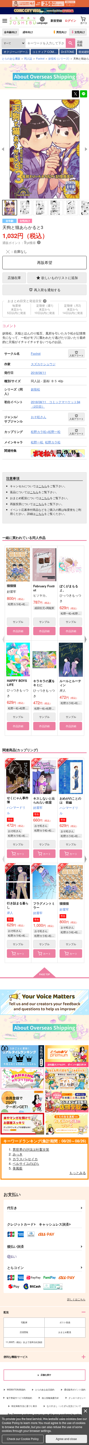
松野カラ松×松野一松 (18, 604)
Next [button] (86, 149)
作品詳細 (18, 631)
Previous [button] (3, 149)
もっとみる (77, 1172)
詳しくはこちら (76, 1299)
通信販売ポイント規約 (74, 1389)
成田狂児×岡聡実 (44, 608)
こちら (42, 486)
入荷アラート (76, 355)
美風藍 (18, 1168)
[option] (44, 149)
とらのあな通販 (11, 58)
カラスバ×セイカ (25, 1158)
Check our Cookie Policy (23, 1439)
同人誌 (28, 58)
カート (20, 854)
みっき (18, 1154)
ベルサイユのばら (26, 1163)
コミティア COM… (44, 52)
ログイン (70, 20)
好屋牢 (37, 807)
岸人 (10, 912)
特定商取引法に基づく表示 (24, 1406)
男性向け (61, 32)
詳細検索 (79, 43)
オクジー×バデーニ (16, 52)
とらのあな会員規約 (44, 1389)
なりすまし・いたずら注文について (64, 1406)
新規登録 (56, 20)
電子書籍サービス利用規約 (19, 1397)
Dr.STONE (67, 52)
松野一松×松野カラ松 (71, 613)
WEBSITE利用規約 (16, 1389)
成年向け (28, 32)
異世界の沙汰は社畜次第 (31, 1149)
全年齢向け (10, 32)
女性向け (80, 32)
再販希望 (44, 262)
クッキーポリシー (77, 1397)
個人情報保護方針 (50, 1397)
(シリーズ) (58, 58)
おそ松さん (14, 831)
